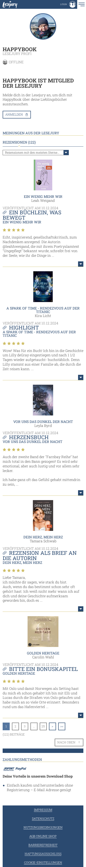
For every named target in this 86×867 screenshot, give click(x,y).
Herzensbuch (29, 437)
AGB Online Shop (43, 836)
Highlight (24, 327)
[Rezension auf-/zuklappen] (80, 264)
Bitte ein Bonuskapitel (43, 668)
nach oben (66, 742)
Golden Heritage (43, 653)
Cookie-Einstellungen (43, 862)
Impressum (43, 810)
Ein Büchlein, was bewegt (32, 215)
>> (61, 726)
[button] (68, 4)
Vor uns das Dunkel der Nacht (43, 421)
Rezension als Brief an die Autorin (40, 555)
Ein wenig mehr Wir (43, 196)
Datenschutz (43, 818)
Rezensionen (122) (19, 142)
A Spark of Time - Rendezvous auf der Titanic (43, 310)
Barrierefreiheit (43, 845)
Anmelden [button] (14, 114)
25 (43, 726)
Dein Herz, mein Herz (43, 537)
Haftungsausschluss (43, 854)
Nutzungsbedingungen (43, 827)
